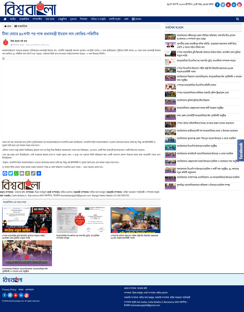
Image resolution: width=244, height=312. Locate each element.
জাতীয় (13, 19)
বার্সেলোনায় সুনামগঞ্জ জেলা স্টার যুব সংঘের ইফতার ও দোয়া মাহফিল (206, 138)
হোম (8, 26)
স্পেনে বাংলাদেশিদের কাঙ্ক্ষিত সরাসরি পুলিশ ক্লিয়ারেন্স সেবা (203, 92)
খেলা (126, 19)
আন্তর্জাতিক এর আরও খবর (14, 202)
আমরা (20, 289)
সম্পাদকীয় (37, 19)
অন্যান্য (138, 19)
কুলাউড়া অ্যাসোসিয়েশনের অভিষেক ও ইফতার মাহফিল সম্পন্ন (203, 185)
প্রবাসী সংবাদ (115, 19)
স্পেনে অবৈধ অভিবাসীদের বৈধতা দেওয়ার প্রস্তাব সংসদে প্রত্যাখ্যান (205, 123)
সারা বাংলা (49, 19)
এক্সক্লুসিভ (62, 19)
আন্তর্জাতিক (24, 19)
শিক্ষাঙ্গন (83, 19)
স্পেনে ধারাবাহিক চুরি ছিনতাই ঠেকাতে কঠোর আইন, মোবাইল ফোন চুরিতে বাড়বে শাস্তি (23, 237)
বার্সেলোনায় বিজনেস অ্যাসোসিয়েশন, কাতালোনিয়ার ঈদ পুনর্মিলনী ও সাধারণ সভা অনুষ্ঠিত (25, 270)
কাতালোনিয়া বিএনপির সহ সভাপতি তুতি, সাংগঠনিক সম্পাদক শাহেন (77, 237)
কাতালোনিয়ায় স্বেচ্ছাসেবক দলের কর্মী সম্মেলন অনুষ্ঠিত (200, 108)
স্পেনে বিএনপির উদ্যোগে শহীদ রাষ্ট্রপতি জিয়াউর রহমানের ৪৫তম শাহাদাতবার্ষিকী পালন (134, 237)
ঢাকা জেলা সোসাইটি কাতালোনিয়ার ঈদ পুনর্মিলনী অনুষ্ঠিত (201, 115)
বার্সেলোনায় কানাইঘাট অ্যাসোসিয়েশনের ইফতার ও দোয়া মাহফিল (205, 153)
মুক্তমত (73, 19)
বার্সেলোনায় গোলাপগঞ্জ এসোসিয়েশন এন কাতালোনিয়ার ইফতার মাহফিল (208, 177)
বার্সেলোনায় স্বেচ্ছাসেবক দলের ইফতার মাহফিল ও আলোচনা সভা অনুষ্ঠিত (208, 161)
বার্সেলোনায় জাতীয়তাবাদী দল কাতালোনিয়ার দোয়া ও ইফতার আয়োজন (207, 130)
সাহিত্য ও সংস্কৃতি (98, 19)
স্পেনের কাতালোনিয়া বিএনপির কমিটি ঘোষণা (196, 85)
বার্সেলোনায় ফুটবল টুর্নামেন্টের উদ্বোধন (193, 100)
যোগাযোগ (29, 289)
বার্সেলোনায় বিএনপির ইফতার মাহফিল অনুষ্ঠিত (197, 146)
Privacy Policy (9, 289)
